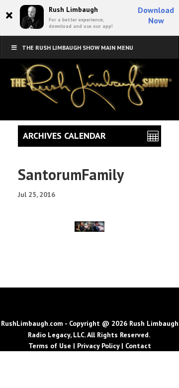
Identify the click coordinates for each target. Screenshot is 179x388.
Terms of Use (49, 345)
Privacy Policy (98, 345)
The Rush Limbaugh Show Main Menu (77, 47)
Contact (138, 345)
